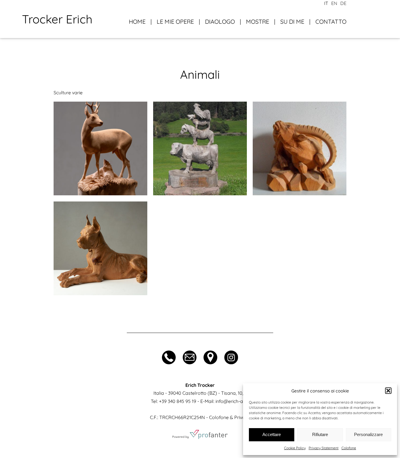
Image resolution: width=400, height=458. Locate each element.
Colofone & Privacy (229, 417)
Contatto (330, 21)
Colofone (348, 448)
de (343, 3)
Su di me (292, 21)
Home (137, 21)
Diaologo (220, 21)
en (334, 3)
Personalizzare (368, 434)
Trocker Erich (57, 19)
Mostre (257, 21)
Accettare (271, 434)
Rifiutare (320, 434)
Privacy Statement (324, 448)
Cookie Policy (295, 448)
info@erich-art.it (232, 401)
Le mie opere (175, 21)
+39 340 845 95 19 (177, 401)
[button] (388, 391)
